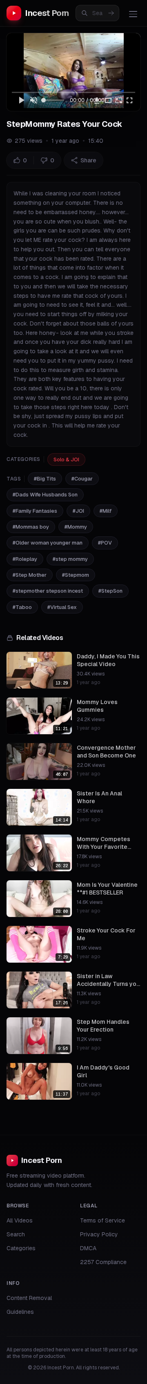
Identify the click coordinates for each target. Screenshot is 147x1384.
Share (88, 160)
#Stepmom (75, 574)
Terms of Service (102, 1220)
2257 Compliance (103, 1262)
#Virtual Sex (62, 607)
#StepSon (110, 590)
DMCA (88, 1248)
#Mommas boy (31, 526)
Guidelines (20, 1311)
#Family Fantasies (35, 510)
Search (16, 1234)
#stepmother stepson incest (48, 590)
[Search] (111, 13)
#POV (105, 542)
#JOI (78, 510)
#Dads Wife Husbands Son (45, 494)
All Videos (20, 1220)
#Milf (105, 510)
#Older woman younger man (47, 542)
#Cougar (82, 478)
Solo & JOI (66, 459)
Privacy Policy (99, 1234)
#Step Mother (30, 574)
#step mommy (70, 559)
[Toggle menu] (133, 14)
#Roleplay (25, 559)
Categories (21, 1248)
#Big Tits (45, 478)
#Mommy (76, 526)
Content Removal (29, 1298)
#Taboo (22, 607)
